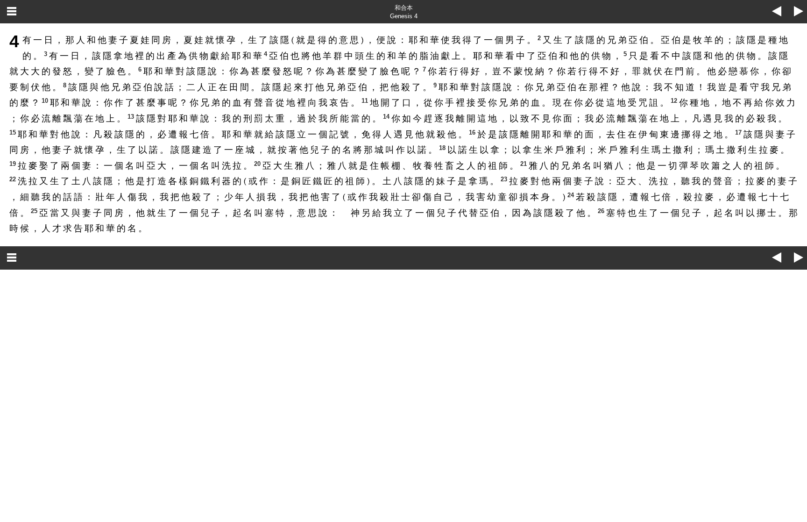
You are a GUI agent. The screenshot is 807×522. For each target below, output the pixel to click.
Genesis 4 (404, 16)
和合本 (404, 7)
